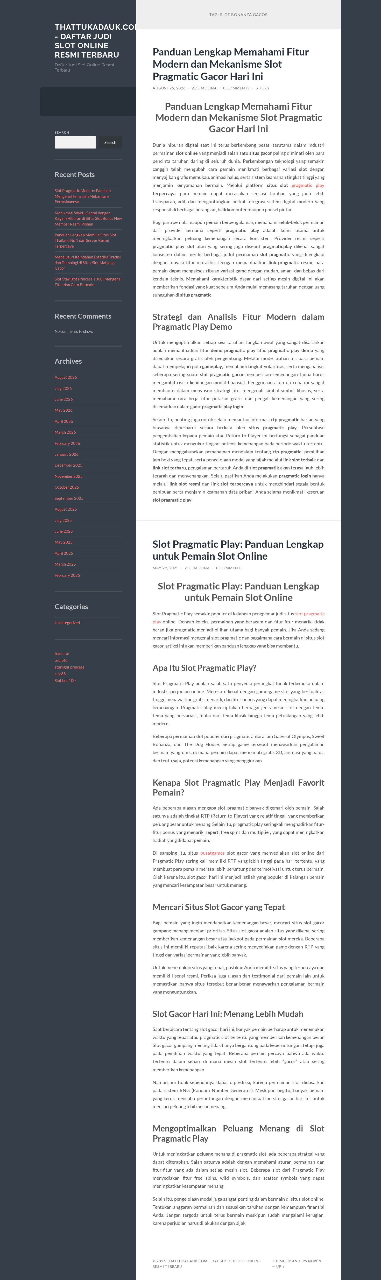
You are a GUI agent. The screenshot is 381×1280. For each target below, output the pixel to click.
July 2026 (63, 388)
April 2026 (64, 421)
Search (62, 132)
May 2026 (64, 410)
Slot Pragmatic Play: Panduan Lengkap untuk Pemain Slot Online (238, 550)
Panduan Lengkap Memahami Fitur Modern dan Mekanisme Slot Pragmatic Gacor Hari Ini (231, 63)
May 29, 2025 (166, 568)
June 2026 (64, 399)
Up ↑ (280, 1266)
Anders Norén (306, 1261)
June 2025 (64, 531)
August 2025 (66, 509)
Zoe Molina (204, 88)
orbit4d (61, 660)
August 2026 (66, 377)
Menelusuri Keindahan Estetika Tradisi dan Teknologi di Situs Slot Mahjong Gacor (88, 262)
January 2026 (67, 454)
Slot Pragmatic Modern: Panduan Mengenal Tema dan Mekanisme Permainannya (83, 196)
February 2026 (67, 443)
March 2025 (65, 564)
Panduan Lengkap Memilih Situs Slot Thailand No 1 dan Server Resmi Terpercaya (85, 240)
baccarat (62, 653)
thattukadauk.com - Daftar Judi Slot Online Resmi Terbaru (98, 41)
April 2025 (64, 553)
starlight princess (69, 667)
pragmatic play (308, 185)
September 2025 (69, 498)
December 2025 (68, 465)
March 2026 (65, 432)
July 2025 (63, 520)
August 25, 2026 (169, 88)
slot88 (60, 673)
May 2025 (64, 542)
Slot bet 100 (65, 680)
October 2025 (67, 487)
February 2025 (67, 575)
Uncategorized (67, 622)
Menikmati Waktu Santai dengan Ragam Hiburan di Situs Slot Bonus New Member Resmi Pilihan (88, 218)
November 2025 (69, 476)
